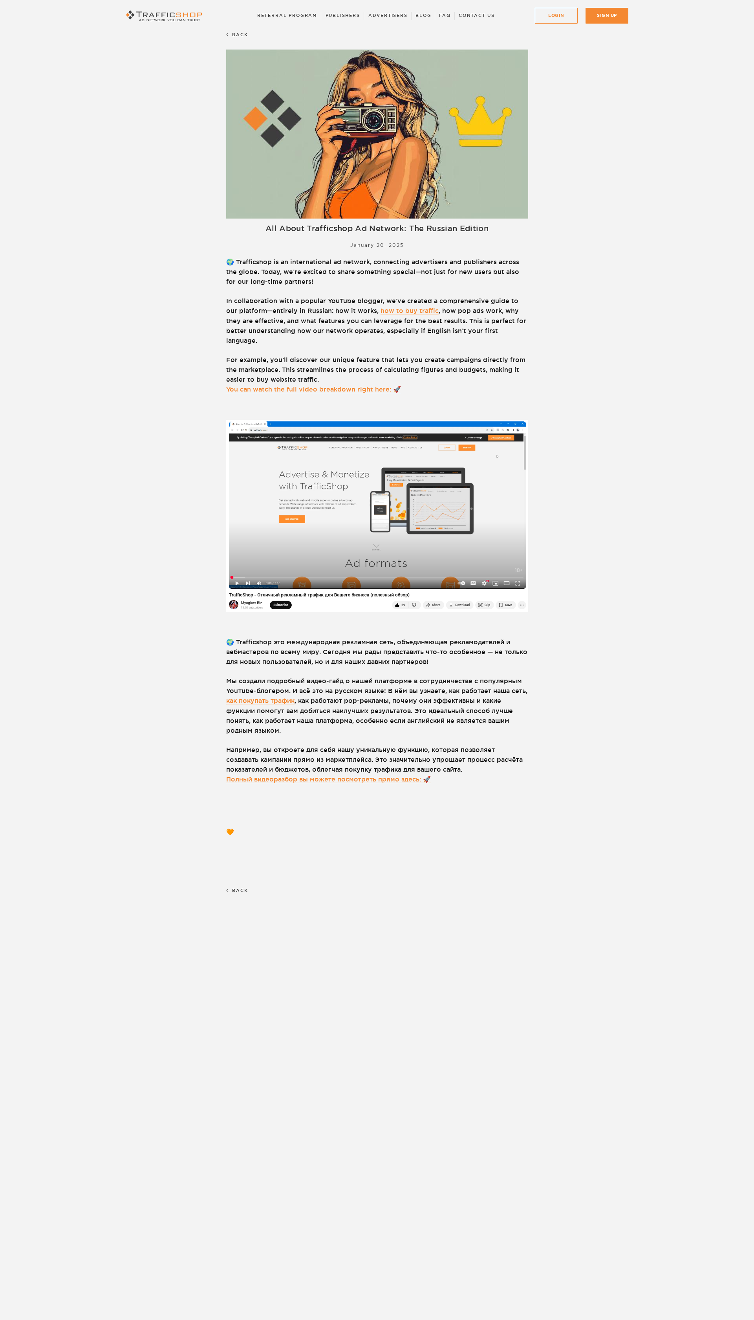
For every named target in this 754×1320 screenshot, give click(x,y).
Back (240, 34)
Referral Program (287, 15)
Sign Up (607, 16)
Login (556, 16)
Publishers (343, 15)
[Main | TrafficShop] (165, 16)
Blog (423, 15)
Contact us (477, 15)
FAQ (444, 15)
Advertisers (388, 15)
